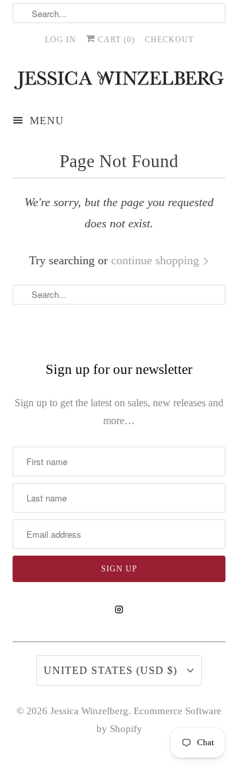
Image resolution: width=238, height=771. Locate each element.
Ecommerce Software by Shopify (159, 720)
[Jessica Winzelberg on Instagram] (119, 609)
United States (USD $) (112, 670)
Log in (60, 39)
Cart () (115, 39)
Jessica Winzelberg (89, 711)
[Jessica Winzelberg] (119, 80)
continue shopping (156, 260)
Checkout (169, 39)
